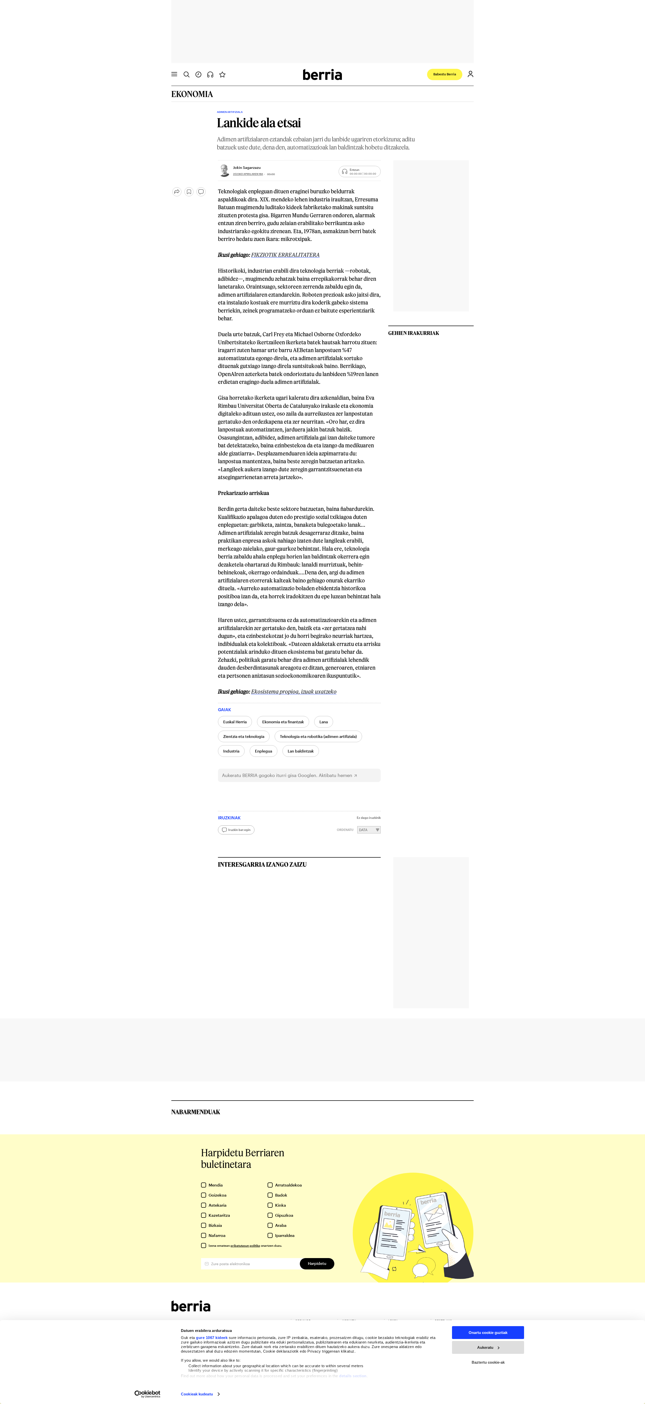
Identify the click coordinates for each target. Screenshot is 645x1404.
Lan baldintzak (301, 751)
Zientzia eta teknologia (243, 736)
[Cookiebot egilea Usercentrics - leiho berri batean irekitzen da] (147, 1394)
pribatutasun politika (245, 1245)
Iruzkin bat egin (239, 829)
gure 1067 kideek (212, 1337)
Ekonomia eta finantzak (283, 722)
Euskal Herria (235, 722)
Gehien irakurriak (413, 333)
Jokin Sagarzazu (247, 167)
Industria (231, 751)
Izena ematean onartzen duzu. (245, 1245)
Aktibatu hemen (335, 775)
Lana (323, 722)
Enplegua (263, 751)
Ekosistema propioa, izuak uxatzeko (294, 691)
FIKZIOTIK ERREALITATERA (285, 255)
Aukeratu (485, 1347)
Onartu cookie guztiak (488, 1332)
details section (353, 1376)
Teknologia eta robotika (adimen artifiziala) (318, 736)
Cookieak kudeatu (197, 1394)
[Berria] (190, 1309)
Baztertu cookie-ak (488, 1362)
